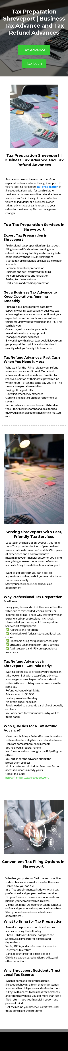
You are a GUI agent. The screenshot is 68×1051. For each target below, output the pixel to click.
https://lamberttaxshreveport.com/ (27, 777)
